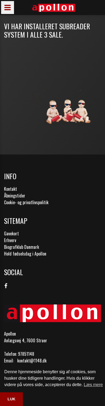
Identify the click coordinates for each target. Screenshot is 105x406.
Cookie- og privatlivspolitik (26, 202)
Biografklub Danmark (21, 247)
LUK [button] (11, 399)
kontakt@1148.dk (32, 360)
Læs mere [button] (93, 384)
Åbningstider (14, 195)
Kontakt (10, 189)
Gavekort (11, 233)
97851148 (26, 354)
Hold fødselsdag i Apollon (25, 253)
